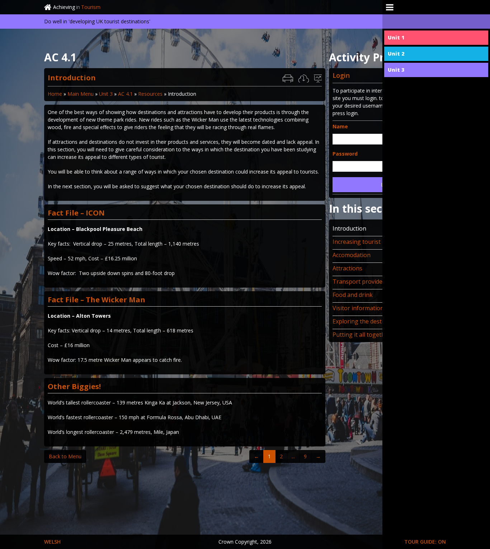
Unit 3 (106, 93)
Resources (150, 93)
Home (55, 93)
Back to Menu (65, 456)
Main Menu (80, 93)
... (293, 456)
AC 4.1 (125, 93)
